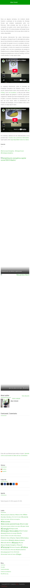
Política (25, 547)
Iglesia (18, 538)
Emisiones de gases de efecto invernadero (10, 526)
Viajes (19, 554)
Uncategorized (6, 552)
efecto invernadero (5, 519)
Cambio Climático (7, 517)
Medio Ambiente (20, 540)
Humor (13, 538)
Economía (25, 517)
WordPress (4, 586)
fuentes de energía (11, 533)
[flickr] (8, 484)
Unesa (12, 552)
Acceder (3, 567)
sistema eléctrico (21, 549)
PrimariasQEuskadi (5, 549)
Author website (16, 398)
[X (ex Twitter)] (2, 484)
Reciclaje (13, 549)
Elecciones (6, 522)
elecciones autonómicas (10, 524)
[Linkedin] (13, 484)
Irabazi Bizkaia (4, 540)
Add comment (14, 11)
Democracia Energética (7, 151)
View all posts (25, 396)
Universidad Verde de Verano (8, 554)
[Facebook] (5, 484)
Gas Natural (18, 535)
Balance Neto (19, 514)
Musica (15, 543)
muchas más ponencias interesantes (19, 137)
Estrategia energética (7, 153)
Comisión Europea (17, 517)
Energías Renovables (10, 531)
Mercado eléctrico (6, 542)
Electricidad (24, 524)
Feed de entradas (5, 569)
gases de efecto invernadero (7, 535)
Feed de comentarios (6, 571)
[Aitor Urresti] (15, 2)
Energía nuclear (14, 528)
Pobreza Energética (15, 547)
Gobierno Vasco (5, 538)
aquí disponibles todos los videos (20, 139)
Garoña (20, 533)
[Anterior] (3, 497)
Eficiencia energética (15, 519)
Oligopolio (19, 545)
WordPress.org (4, 573)
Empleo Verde (25, 526)
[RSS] (16, 484)
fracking (4, 533)
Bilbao (25, 514)
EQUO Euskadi (23, 531)
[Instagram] (11, 484)
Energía (9, 11)
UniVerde (17, 552)
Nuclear (21, 542)
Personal (6, 547)
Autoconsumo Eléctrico (8, 514)
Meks (17, 584)
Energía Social (20, 151)
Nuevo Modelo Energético (9, 545)
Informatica (24, 538)
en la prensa (12, 92)
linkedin (11, 540)
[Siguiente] (26, 497)
